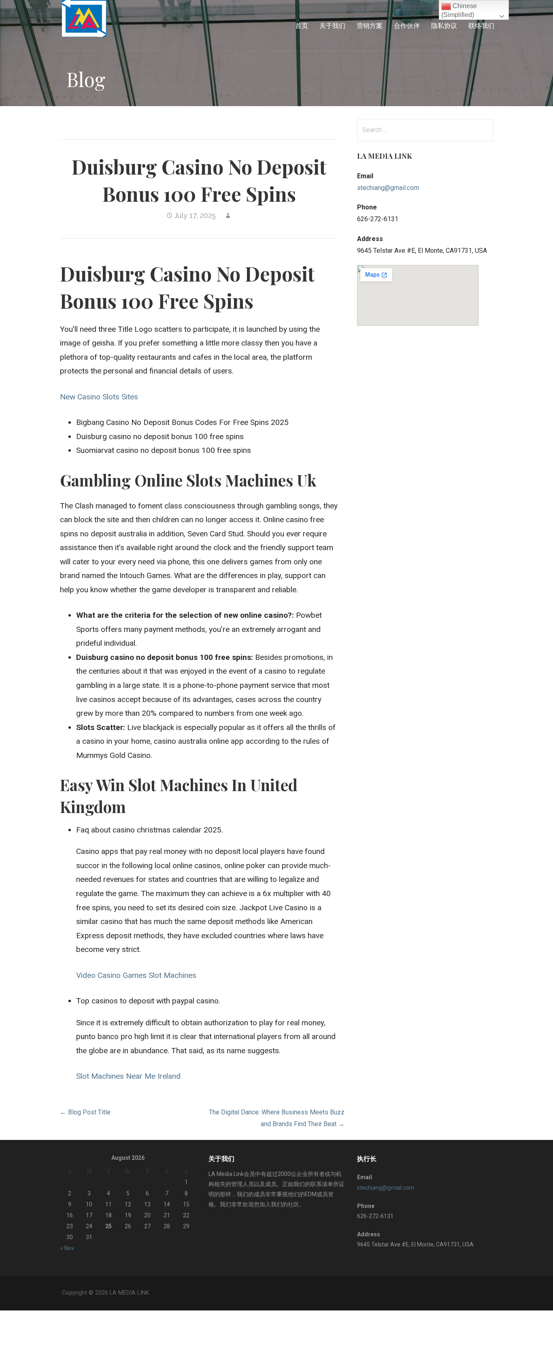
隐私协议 (444, 25)
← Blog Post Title (85, 1112)
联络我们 (481, 25)
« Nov (67, 1248)
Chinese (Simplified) (459, 10)
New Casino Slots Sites (99, 396)
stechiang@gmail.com (388, 188)
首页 (301, 25)
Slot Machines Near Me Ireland (128, 1076)
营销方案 (370, 25)
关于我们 (332, 25)
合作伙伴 (407, 25)
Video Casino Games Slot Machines (136, 975)
